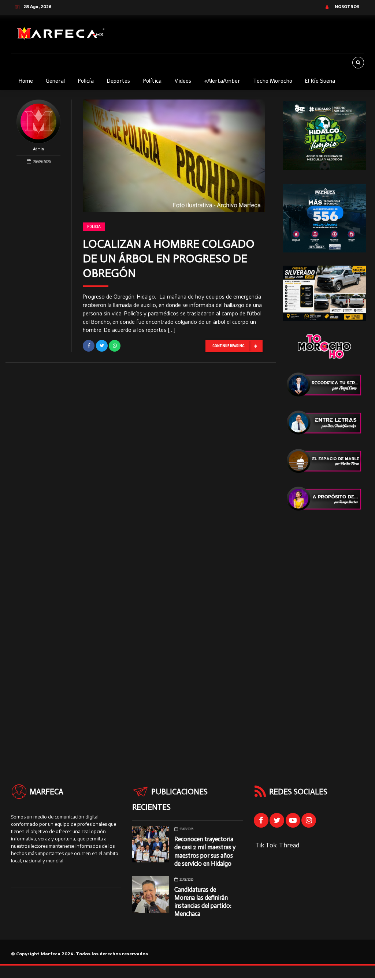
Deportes (118, 81)
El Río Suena (320, 81)
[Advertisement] (324, 634)
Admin (38, 149)
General (55, 81)
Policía (86, 81)
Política (152, 81)
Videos (182, 81)
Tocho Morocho (272, 81)
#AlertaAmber (222, 81)
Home (25, 81)
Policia (94, 226)
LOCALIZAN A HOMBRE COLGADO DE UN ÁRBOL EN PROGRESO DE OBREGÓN (169, 258)
